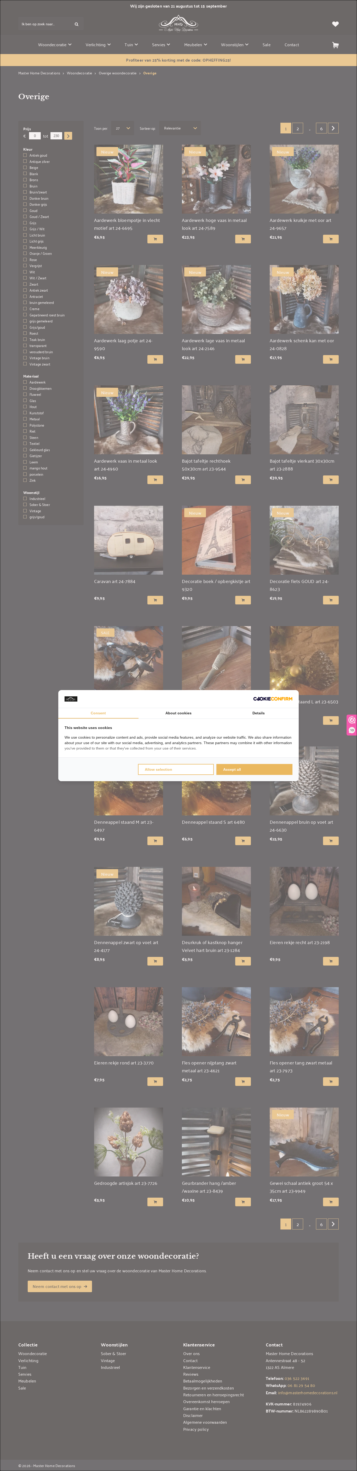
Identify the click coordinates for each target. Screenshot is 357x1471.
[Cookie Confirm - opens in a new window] (272, 699)
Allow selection (158, 769)
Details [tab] (258, 713)
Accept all (232, 769)
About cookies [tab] (178, 713)
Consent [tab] (98, 713)
